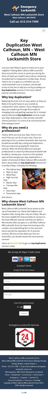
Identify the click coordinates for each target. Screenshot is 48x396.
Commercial (26, 375)
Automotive (38, 375)
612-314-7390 (29, 21)
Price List (28, 380)
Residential (16, 375)
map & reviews (30, 364)
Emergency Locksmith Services (24, 325)
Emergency (14, 378)
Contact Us (34, 378)
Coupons (24, 378)
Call (24, 392)
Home (7, 375)
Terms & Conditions (15, 380)
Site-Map (37, 380)
